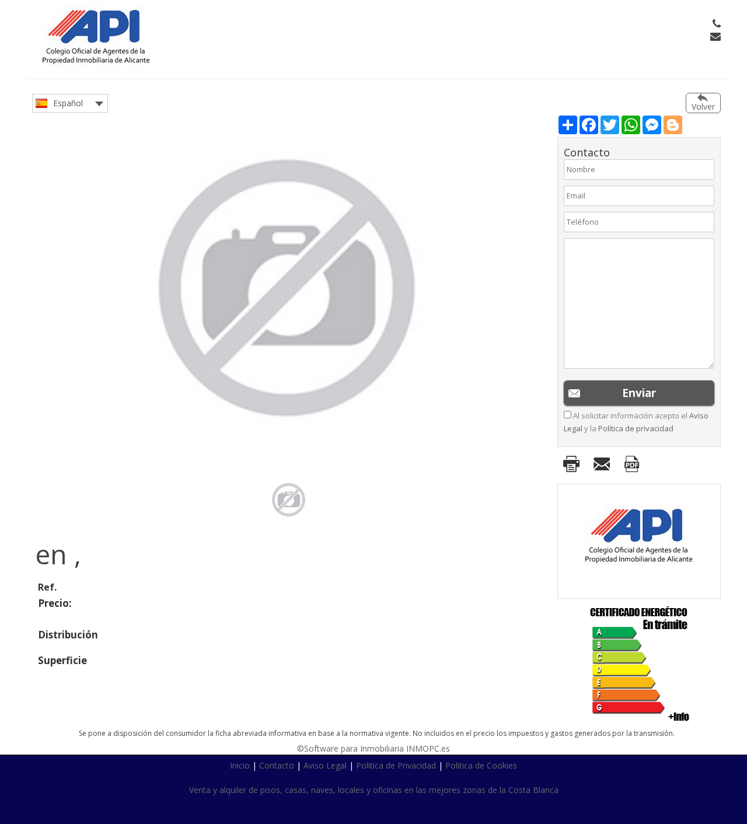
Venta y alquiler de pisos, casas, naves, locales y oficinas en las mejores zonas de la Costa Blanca (373, 789)
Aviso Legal (325, 765)
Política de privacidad (635, 428)
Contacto (276, 765)
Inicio (240, 765)
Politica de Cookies (481, 765)
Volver (703, 106)
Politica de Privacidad (396, 765)
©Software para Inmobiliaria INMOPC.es (373, 748)
